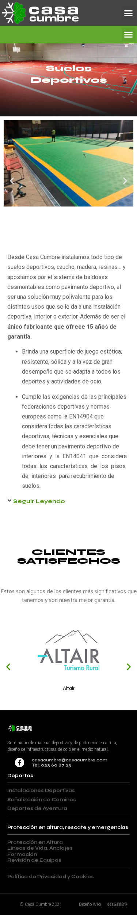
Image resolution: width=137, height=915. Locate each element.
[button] (129, 13)
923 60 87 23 (56, 765)
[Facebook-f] (19, 762)
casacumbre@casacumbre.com (69, 760)
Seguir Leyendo (39, 501)
